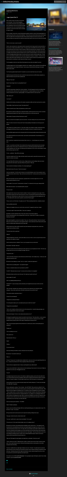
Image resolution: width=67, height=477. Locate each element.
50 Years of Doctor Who (52, 65)
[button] (7, 14)
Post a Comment (9, 469)
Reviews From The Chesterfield (54, 39)
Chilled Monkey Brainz (11, 2)
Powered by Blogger (34, 473)
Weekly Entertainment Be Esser (54, 48)
